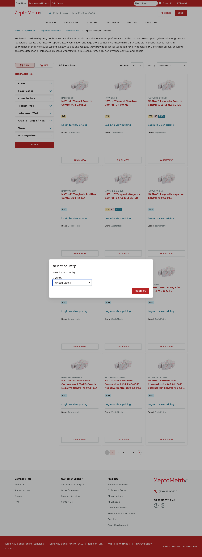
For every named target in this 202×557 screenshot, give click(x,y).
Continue (140, 291)
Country (57, 277)
